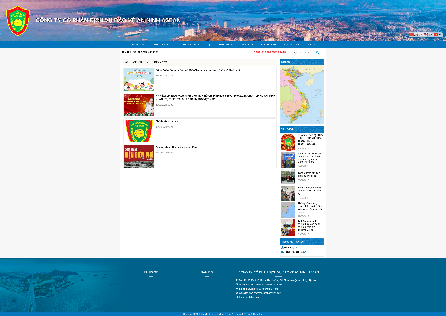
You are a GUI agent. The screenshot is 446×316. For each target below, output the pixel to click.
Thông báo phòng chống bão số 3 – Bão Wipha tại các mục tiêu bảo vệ (310, 207)
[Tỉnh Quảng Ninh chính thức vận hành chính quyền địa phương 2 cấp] (288, 227)
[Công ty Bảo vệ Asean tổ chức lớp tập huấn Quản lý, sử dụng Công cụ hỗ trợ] (288, 160)
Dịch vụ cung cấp (218, 44)
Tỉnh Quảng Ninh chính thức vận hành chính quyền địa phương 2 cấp (309, 225)
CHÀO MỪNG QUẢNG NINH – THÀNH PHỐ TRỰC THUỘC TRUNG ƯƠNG (310, 139)
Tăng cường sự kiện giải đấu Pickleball (309, 174)
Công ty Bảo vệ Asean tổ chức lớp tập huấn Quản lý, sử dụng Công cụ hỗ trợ (310, 157)
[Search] (318, 53)
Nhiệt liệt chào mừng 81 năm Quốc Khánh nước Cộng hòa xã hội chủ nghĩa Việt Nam (285, 51)
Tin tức (245, 44)
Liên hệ (311, 44)
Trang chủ (137, 44)
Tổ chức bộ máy (186, 44)
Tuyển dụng (291, 44)
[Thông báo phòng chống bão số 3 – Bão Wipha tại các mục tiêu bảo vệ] (288, 210)
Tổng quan (158, 44)
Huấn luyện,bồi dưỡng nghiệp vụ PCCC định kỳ (310, 190)
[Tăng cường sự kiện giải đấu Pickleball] (288, 176)
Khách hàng (268, 44)
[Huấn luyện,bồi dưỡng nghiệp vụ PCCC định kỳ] (288, 193)
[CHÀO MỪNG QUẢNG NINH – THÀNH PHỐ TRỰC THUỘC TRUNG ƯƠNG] (288, 142)
